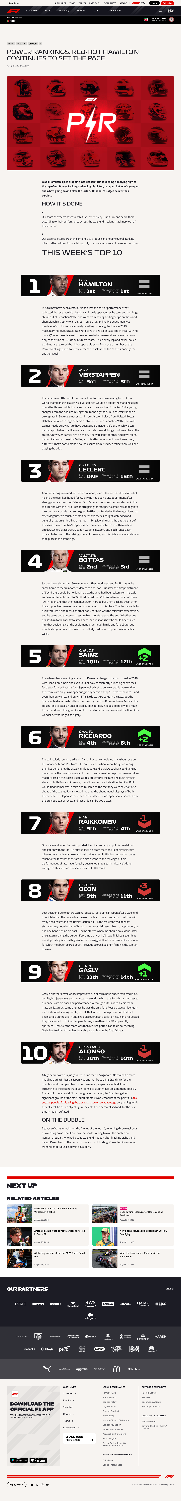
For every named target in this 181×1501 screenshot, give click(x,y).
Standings (64, 11)
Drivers (81, 11)
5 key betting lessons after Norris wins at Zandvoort (141, 1213)
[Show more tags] (40, 43)
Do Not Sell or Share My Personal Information (114, 1444)
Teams (96, 11)
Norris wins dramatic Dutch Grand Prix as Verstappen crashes (55, 1210)
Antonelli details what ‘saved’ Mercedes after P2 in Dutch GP (59, 1232)
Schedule (31, 11)
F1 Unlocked (114, 11)
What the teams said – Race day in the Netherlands (140, 1254)
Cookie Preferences (112, 1465)
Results (48, 11)
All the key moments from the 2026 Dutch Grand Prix (59, 1254)
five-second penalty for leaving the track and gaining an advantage (90, 1100)
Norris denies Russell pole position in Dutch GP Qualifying (144, 1232)
